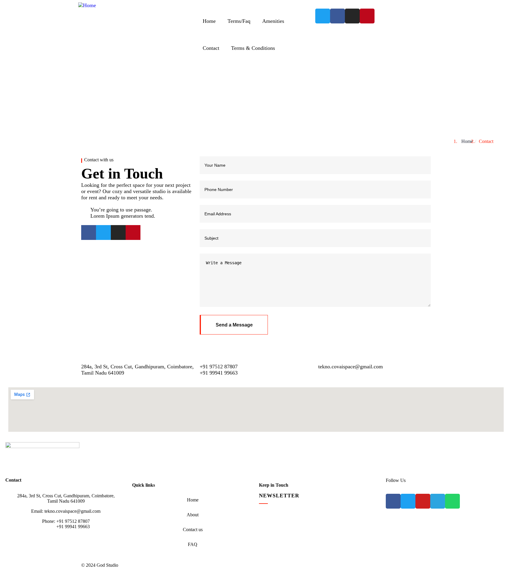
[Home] (87, 5)
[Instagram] (352, 16)
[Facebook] (337, 16)
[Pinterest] (367, 16)
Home (467, 141)
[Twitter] (322, 16)
